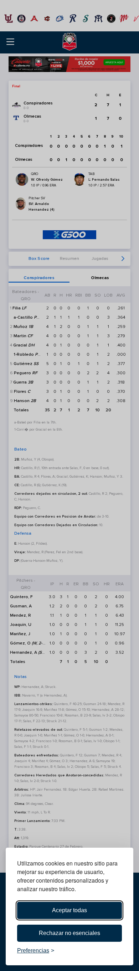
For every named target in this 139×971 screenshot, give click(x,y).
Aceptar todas (69, 910)
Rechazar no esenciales (69, 933)
